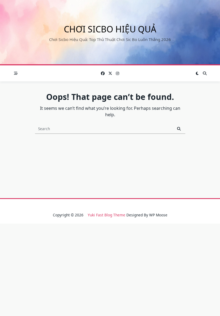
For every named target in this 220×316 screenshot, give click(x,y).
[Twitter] (110, 73)
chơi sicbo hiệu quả (110, 29)
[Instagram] (117, 73)
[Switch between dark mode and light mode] (197, 73)
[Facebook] (103, 73)
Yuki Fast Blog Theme (106, 214)
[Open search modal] (205, 73)
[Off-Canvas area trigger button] (15, 73)
